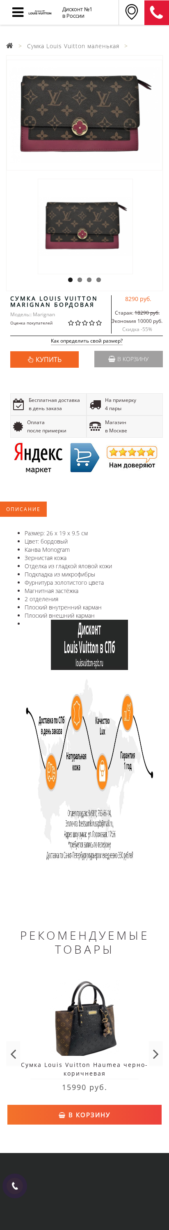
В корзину (132, 359)
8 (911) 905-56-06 (156, 12)
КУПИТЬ (49, 359)
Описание (23, 509)
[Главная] (10, 46)
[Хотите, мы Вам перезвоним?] (14, 1186)
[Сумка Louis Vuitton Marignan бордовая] (84, 115)
